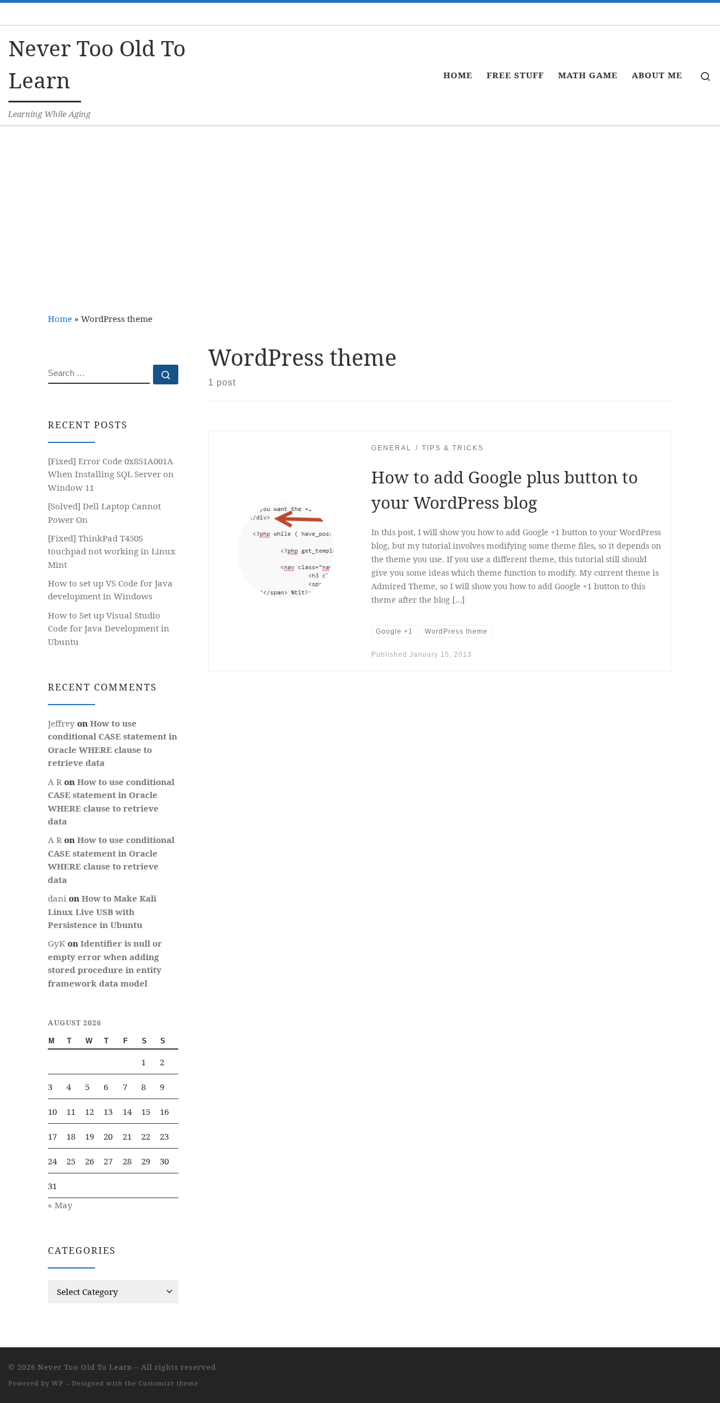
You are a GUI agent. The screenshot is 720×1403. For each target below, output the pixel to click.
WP (58, 1383)
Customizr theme (168, 1383)
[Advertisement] (360, 210)
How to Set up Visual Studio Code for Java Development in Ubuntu (108, 628)
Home (60, 318)
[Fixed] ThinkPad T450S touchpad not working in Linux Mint (112, 551)
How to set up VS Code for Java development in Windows (110, 589)
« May (60, 1205)
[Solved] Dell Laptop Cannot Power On (104, 512)
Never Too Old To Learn (85, 1367)
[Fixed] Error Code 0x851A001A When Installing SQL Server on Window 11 (111, 474)
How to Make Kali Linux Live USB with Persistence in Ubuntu (102, 911)
